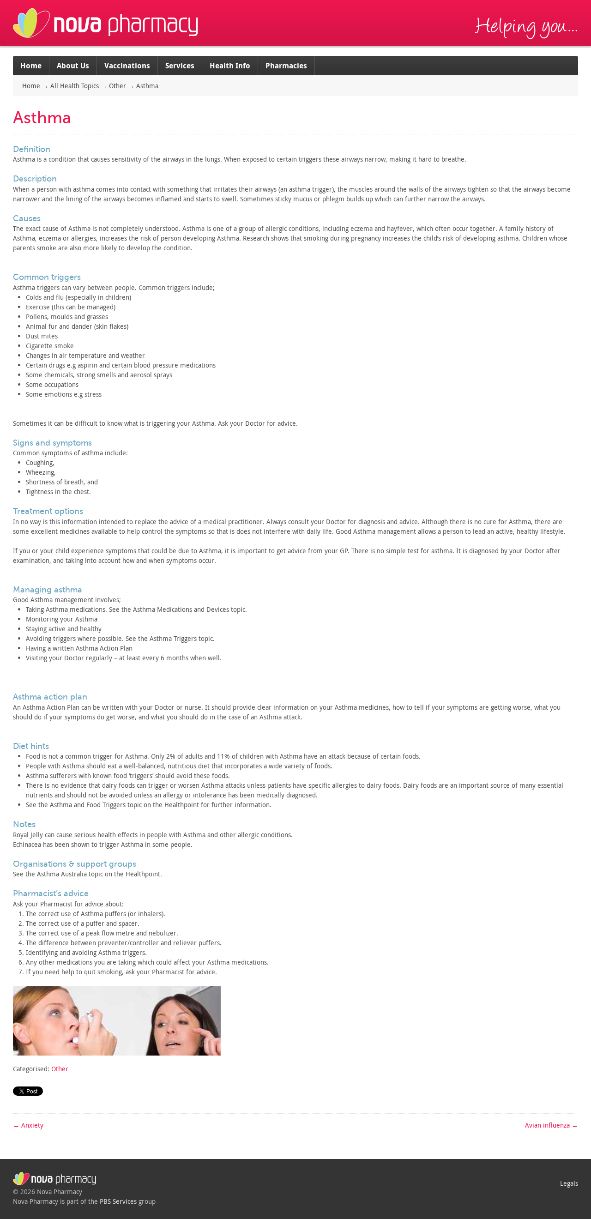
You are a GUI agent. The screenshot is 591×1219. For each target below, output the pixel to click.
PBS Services (118, 1201)
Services (179, 65)
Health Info (230, 65)
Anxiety (28, 1125)
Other (117, 85)
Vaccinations (127, 65)
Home (31, 65)
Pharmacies (286, 65)
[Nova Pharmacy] (106, 41)
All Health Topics (74, 85)
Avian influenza (551, 1125)
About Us (73, 65)
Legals (569, 1183)
